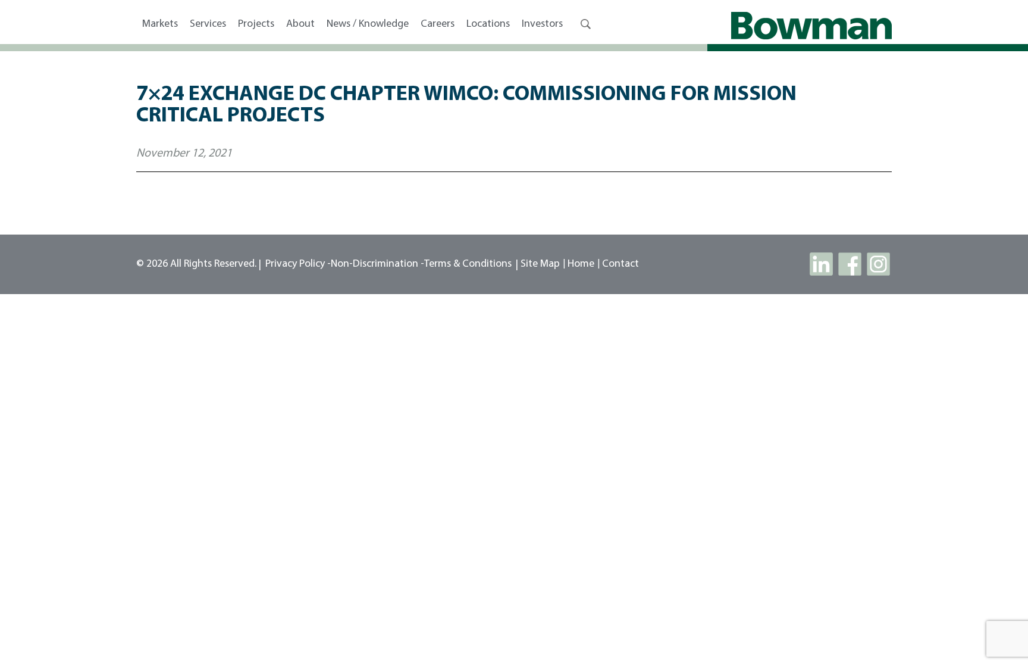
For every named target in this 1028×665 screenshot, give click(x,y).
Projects (256, 24)
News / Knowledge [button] (368, 24)
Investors (542, 24)
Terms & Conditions (468, 264)
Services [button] (208, 24)
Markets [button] (160, 24)
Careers (438, 24)
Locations (488, 24)
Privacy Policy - (298, 264)
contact (620, 264)
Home (581, 264)
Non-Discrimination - (377, 264)
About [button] (300, 24)
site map (540, 264)
